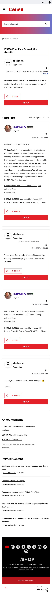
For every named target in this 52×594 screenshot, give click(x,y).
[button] (48, 3)
